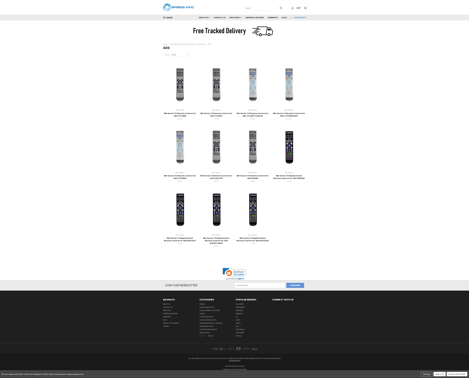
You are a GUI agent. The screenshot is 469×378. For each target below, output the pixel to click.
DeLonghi (239, 314)
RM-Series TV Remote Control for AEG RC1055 (253, 177)
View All (239, 336)
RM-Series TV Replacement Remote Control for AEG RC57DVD (253, 239)
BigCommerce (238, 366)
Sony (238, 320)
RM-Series (240, 304)
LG (237, 317)
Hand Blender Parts (207, 307)
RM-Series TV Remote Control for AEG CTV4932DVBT (289, 114)
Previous (463, 370)
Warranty (273, 17)
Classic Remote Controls (209, 310)
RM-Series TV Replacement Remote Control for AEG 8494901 (289, 177)
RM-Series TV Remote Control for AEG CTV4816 (180, 114)
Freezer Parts (204, 333)
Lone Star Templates (238, 369)
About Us (203, 17)
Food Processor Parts (208, 329)
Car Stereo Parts (206, 317)
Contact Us (219, 17)
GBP (298, 8)
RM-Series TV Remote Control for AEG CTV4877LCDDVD (253, 114)
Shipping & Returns (254, 17)
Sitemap (166, 326)
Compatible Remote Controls (210, 323)
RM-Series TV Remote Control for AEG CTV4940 (180, 177)
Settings (427, 374)
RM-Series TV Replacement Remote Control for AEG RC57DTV (180, 239)
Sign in (166, 323)
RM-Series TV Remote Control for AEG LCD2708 (216, 177)
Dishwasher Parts (206, 326)
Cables (202, 314)
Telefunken (240, 333)
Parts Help (234, 17)
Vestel (238, 323)
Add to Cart (180, 89)
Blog (284, 17)
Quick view (180, 80)
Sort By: (167, 55)
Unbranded (240, 307)
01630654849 (300, 17)
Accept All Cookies (457, 374)
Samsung (239, 310)
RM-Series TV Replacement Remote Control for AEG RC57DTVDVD (216, 240)
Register (175, 323)
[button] (234, 274)
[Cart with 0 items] (305, 8)
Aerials (202, 304)
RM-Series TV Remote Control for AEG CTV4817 (216, 114)
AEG (237, 326)
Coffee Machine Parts (207, 320)
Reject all (440, 374)
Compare (179, 85)
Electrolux (240, 329)
